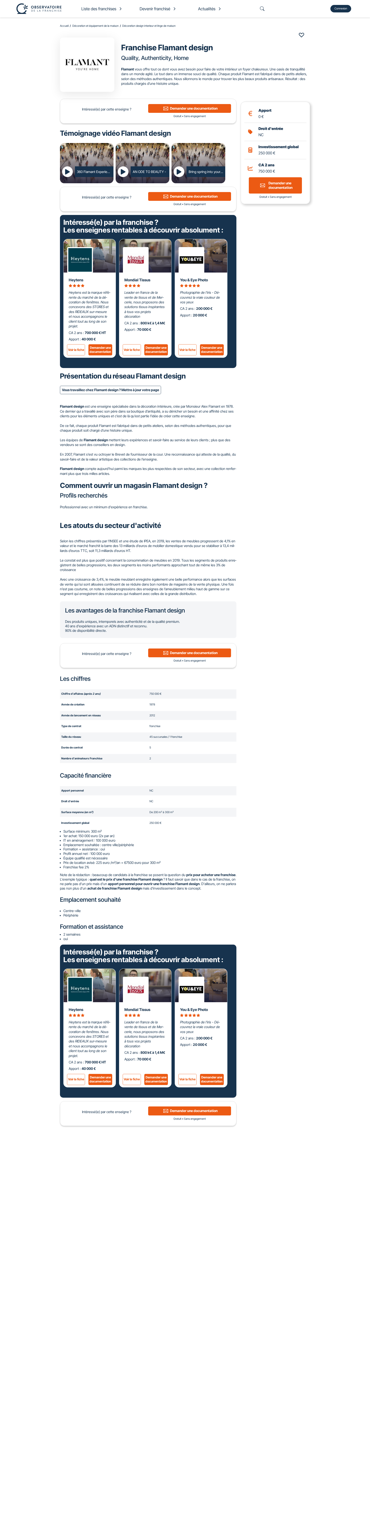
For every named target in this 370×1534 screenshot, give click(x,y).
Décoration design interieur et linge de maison (149, 25)
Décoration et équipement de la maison (95, 25)
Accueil (64, 25)
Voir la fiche (76, 350)
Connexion (340, 8)
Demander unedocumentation (100, 349)
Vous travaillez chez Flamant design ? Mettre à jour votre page (110, 390)
